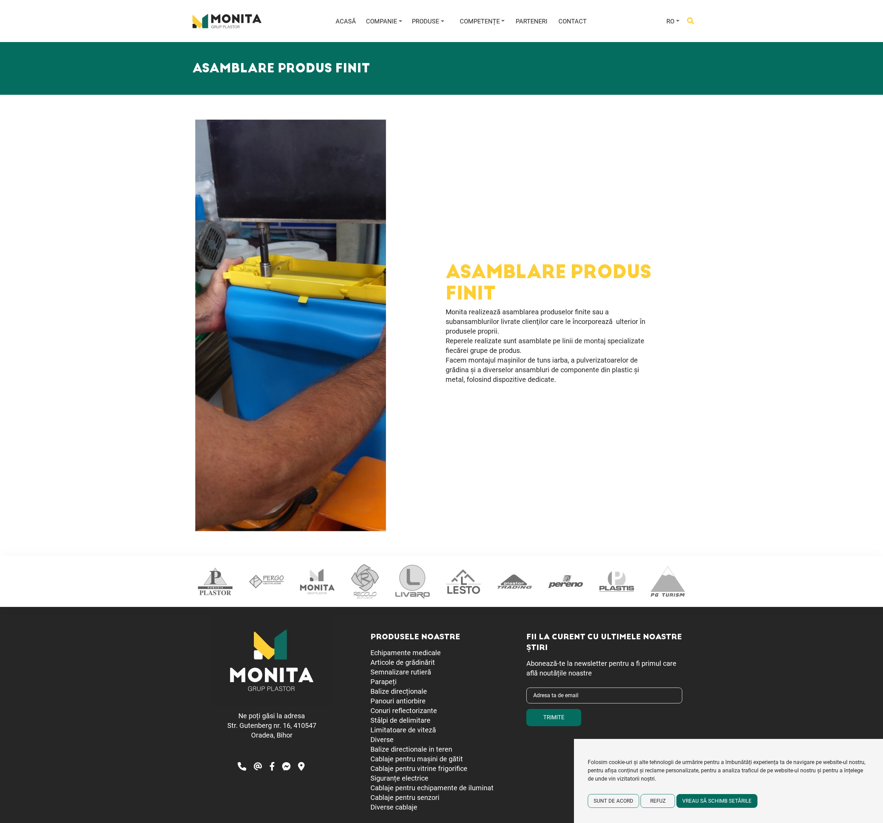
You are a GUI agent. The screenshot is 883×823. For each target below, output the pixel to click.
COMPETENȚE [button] (480, 21)
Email (535, 683)
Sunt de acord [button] (613, 801)
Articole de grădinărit (402, 662)
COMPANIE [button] (381, 21)
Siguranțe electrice (399, 778)
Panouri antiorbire (398, 701)
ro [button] (670, 21)
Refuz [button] (658, 801)
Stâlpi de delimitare (400, 720)
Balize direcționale (398, 691)
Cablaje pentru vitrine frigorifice (418, 768)
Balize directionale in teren (411, 749)
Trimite (553, 717)
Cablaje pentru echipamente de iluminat (432, 788)
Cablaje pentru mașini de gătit (416, 759)
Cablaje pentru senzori (404, 797)
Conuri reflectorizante (403, 711)
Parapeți (383, 682)
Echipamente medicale (405, 653)
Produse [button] (425, 21)
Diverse (382, 739)
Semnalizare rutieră (400, 672)
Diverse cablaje (393, 807)
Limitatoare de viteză (403, 730)
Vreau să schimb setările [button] (717, 801)
